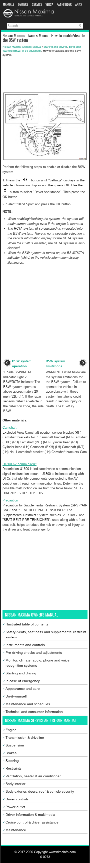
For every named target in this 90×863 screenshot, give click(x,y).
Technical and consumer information (34, 712)
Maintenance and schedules (28, 704)
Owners (23, 4)
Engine (11, 730)
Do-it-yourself (16, 696)
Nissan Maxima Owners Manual (21, 46)
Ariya (78, 4)
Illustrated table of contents (27, 624)
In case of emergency (23, 681)
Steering (12, 761)
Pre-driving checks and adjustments (34, 653)
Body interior (16, 784)
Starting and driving (55, 46)
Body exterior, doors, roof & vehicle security (40, 791)
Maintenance (16, 830)
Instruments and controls (25, 645)
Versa (49, 4)
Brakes (11, 753)
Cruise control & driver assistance (32, 822)
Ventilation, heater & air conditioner (33, 776)
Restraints (14, 768)
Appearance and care (23, 689)
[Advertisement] (45, 74)
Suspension (15, 745)
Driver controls (17, 799)
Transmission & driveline (25, 738)
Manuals (8, 4)
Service (37, 4)
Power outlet (15, 807)
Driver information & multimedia (30, 815)
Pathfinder (64, 4)
